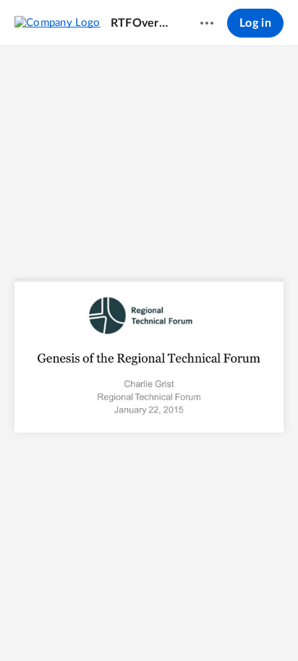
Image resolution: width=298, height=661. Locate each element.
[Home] (57, 22)
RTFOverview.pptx (142, 23)
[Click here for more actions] (206, 23)
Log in (255, 23)
